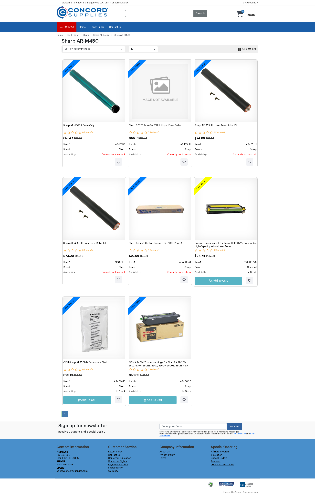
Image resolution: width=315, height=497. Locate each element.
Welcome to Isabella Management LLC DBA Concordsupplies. (95, 3)
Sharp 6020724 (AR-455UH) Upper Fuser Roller (155, 125)
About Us (164, 452)
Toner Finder (97, 27)
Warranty (113, 471)
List (254, 49)
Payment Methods (118, 465)
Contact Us (115, 27)
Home (82, 27)
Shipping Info (115, 468)
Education (216, 455)
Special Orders (219, 458)
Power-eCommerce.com (246, 492)
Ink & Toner (73, 35)
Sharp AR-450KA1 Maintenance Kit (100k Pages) (155, 243)
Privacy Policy (239, 434)
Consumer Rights (117, 461)
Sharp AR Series (101, 35)
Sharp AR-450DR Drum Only (78, 125)
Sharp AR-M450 (122, 35)
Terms (162, 458)
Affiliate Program (220, 452)
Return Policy (115, 452)
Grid (245, 49)
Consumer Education (119, 458)
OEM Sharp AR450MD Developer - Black (85, 362)
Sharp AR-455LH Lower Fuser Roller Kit (216, 125)
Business (215, 461)
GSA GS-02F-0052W (222, 465)
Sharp (86, 35)
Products (69, 27)
